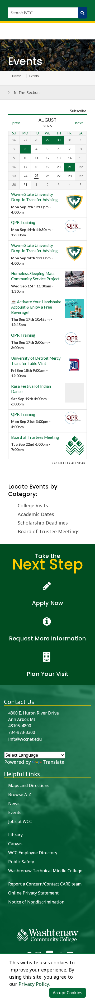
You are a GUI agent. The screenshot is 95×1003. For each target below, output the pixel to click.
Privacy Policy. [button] (34, 984)
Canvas (15, 844)
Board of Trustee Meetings (48, 531)
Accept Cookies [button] (67, 993)
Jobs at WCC (20, 821)
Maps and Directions (28, 785)
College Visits (33, 505)
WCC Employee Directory (32, 853)
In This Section (27, 92)
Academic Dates (36, 514)
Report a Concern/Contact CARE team (45, 884)
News (14, 803)
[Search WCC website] (82, 13)
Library (15, 835)
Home (16, 76)
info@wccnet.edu (25, 739)
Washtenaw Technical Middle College (45, 871)
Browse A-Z (19, 794)
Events (14, 812)
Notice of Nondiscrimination (36, 902)
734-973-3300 (21, 732)
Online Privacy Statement (33, 893)
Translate (53, 762)
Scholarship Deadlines (43, 522)
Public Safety (21, 862)
